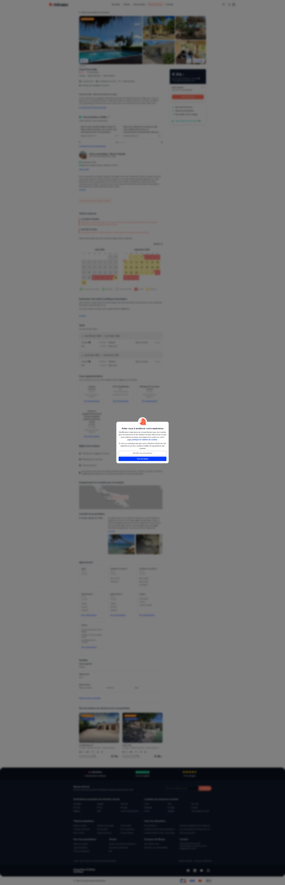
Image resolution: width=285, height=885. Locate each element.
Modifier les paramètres (142, 453)
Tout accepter (142, 459)
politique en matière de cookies (144, 440)
